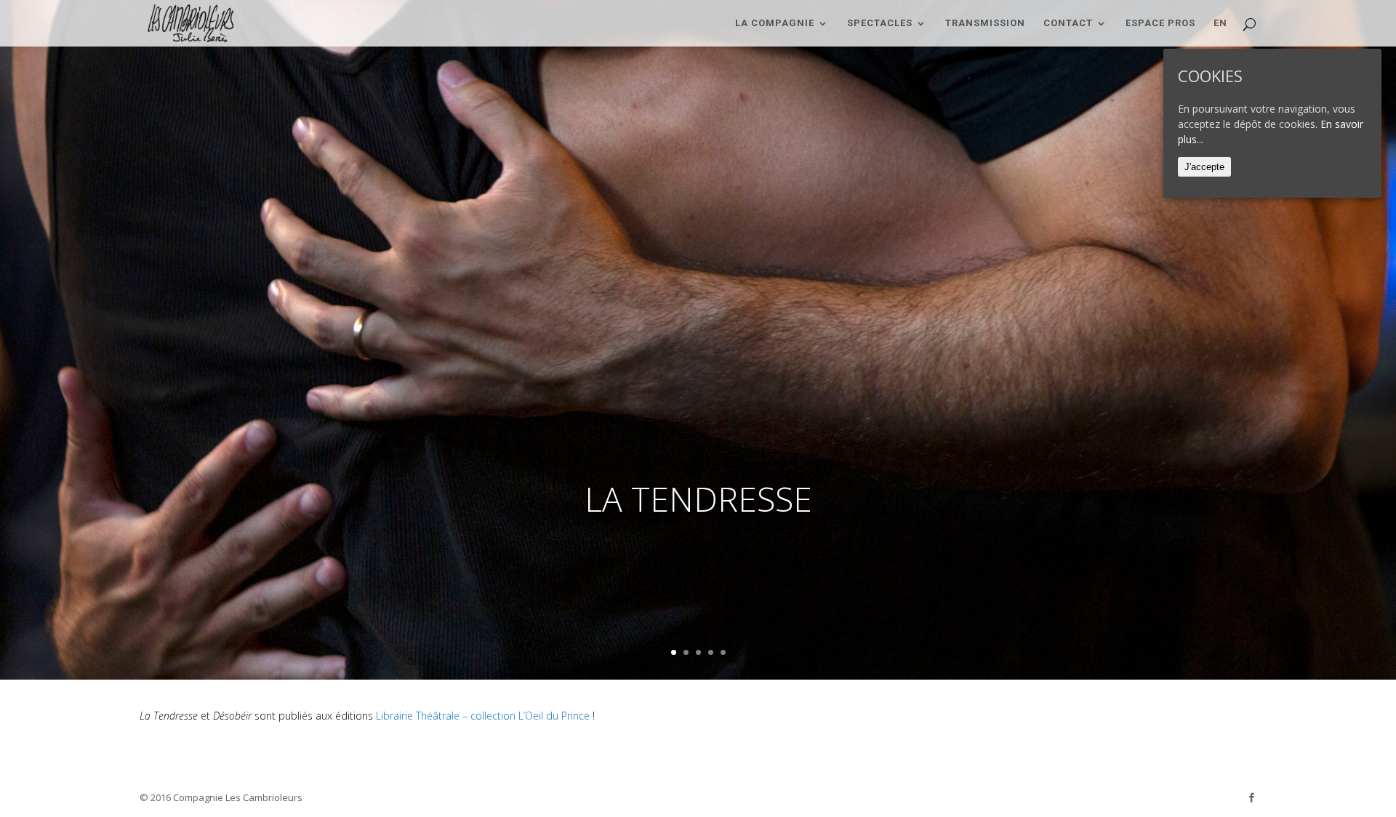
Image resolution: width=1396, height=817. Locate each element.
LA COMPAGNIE (774, 23)
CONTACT (1068, 23)
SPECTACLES (879, 23)
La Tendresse (698, 498)
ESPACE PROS (1160, 23)
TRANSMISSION (985, 23)
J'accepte (1204, 166)
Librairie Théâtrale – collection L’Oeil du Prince (483, 716)
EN (1220, 23)
